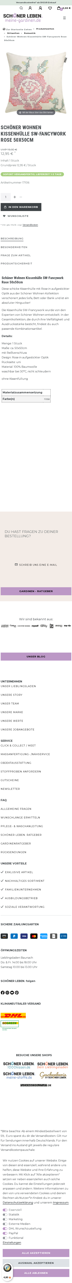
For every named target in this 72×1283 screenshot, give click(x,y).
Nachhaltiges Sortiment (25, 880)
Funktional (16, 1237)
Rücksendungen (13, 852)
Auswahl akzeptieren (36, 1262)
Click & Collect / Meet (18, 745)
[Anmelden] (30, 8)
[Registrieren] (41, 8)
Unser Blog (36, 656)
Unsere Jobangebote (17, 729)
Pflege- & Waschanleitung (22, 826)
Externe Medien (19, 1223)
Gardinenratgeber (16, 843)
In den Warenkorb (23, 207)
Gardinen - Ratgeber (36, 591)
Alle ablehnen (36, 1272)
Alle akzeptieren (36, 1252)
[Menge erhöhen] (15, 197)
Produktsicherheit (16, 263)
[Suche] (21, 8)
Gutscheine (10, 780)
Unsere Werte (12, 720)
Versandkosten (30, 225)
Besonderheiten (14, 247)
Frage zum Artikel (16, 255)
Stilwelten (13, 33)
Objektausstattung (16, 762)
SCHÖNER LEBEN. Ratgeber (21, 834)
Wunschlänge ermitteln (20, 817)
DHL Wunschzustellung (25, 1228)
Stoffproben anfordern (21, 771)
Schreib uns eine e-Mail (38, 564)
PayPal (13, 1233)
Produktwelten (45, 29)
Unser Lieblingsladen (18, 686)
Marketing (16, 1219)
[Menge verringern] (21, 197)
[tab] (12, 239)
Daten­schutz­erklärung (18, 1202)
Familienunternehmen (23, 889)
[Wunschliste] (50, 8)
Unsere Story (11, 694)
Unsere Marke (12, 712)
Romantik (29, 33)
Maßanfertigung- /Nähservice (25, 754)
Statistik (14, 1214)
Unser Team (10, 703)
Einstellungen (12, 1242)
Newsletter (10, 788)
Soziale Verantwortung (25, 906)
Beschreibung (12, 238)
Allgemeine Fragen (16, 808)
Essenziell (15, 1209)
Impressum (61, 1202)
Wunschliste (18, 216)
